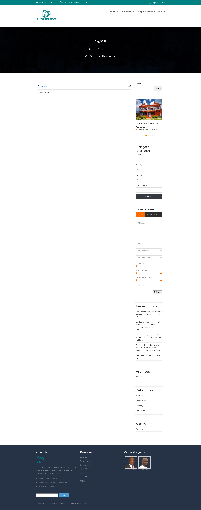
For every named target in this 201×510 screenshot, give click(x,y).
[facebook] (163, 7)
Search (138, 83)
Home (115, 11)
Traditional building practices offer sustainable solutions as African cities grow (149, 314)
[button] (145, 135)
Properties (128, 11)
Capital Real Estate (59, 503)
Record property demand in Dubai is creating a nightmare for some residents (148, 337)
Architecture (141, 395)
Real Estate (140, 411)
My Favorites (85, 476)
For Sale (149, 214)
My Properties (146, 11)
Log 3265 (43, 86)
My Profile (83, 472)
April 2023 (139, 377)
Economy (139, 406)
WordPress (82, 503)
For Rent (140, 214)
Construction (141, 401)
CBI (155, 214)
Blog (162, 11)
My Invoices (84, 469)
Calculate (148, 196)
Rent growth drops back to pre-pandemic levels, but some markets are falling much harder (148, 347)
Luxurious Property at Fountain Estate (154, 123)
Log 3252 (125, 86)
